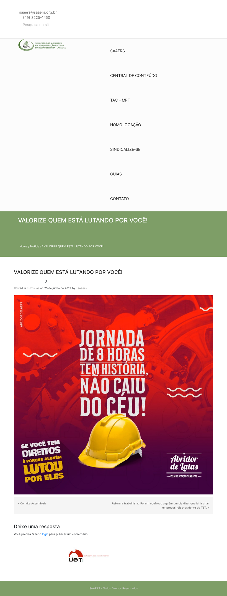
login (45, 534)
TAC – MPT (120, 100)
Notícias (35, 246)
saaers (82, 288)
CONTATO (119, 198)
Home (23, 246)
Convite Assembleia (33, 503)
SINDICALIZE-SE (125, 149)
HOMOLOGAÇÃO (125, 124)
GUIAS (116, 174)
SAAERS (117, 50)
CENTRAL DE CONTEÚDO (133, 75)
